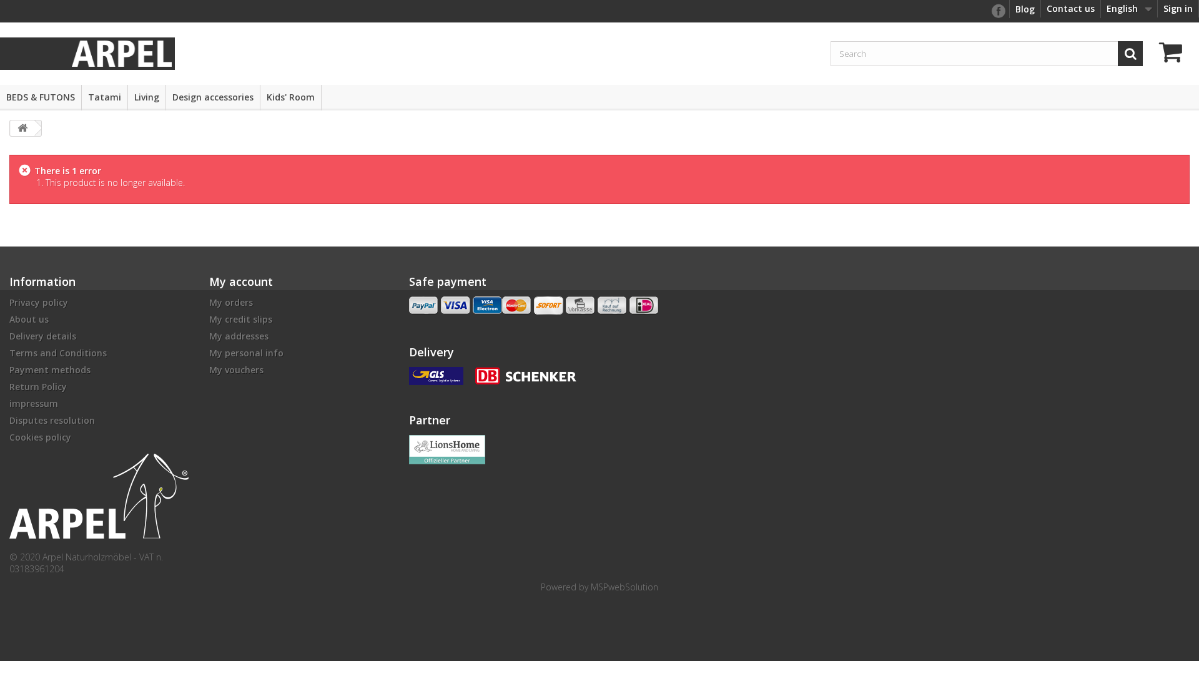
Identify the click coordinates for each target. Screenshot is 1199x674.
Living (146, 97)
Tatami (104, 97)
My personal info (246, 353)
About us (29, 319)
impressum (33, 403)
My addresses (239, 336)
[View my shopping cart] (1174, 54)
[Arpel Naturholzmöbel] (122, 53)
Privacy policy (38, 302)
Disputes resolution (52, 420)
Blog (1025, 9)
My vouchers (236, 370)
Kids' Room (291, 97)
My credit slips (240, 319)
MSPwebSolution (624, 587)
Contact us (1071, 8)
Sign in (1178, 8)
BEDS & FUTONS (40, 97)
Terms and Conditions (58, 353)
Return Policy (38, 387)
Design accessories (213, 97)
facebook (998, 11)
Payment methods (50, 370)
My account (241, 281)
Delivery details (42, 336)
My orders (231, 302)
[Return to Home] (22, 128)
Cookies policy (40, 437)
